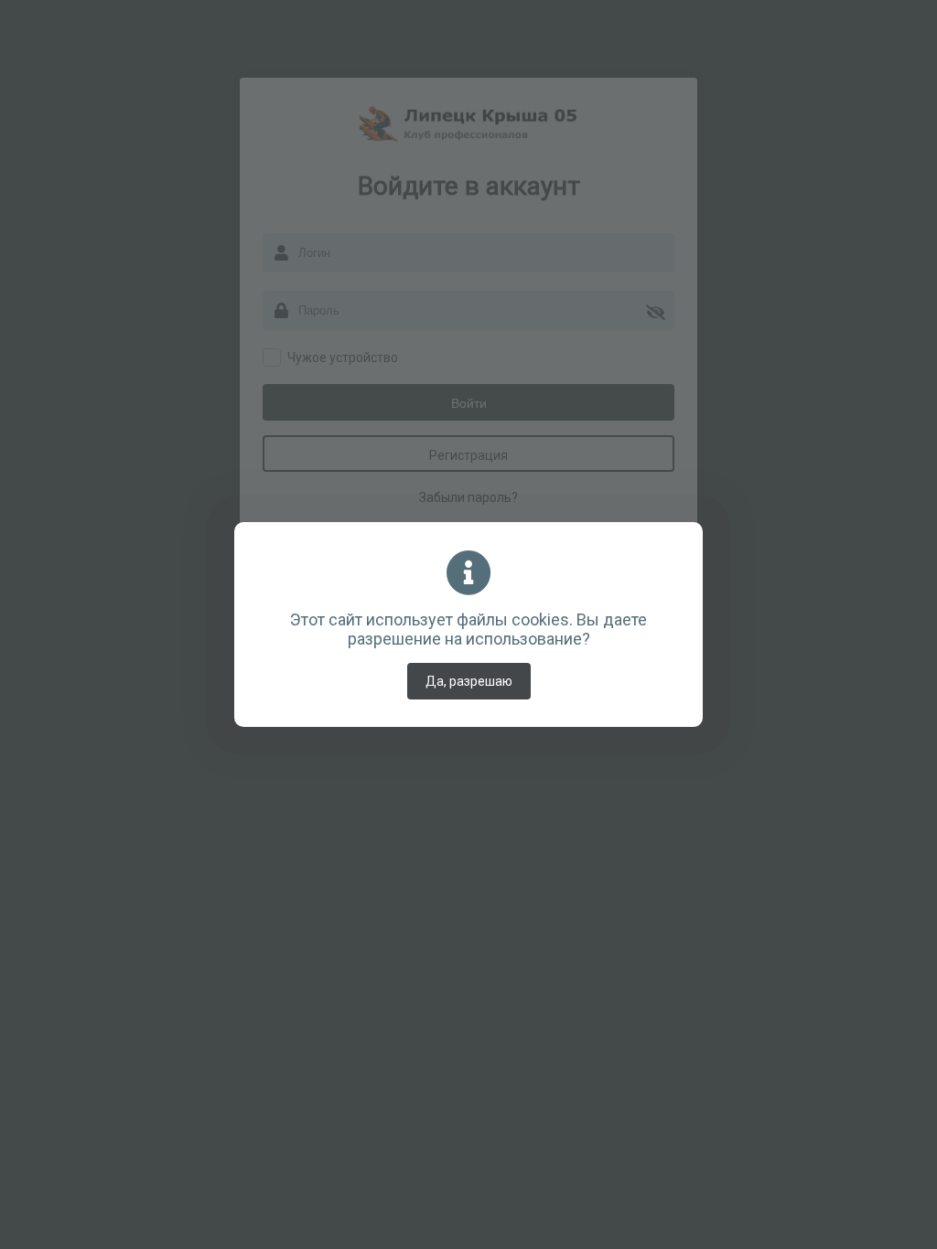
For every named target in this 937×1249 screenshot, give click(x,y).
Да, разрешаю (468, 681)
